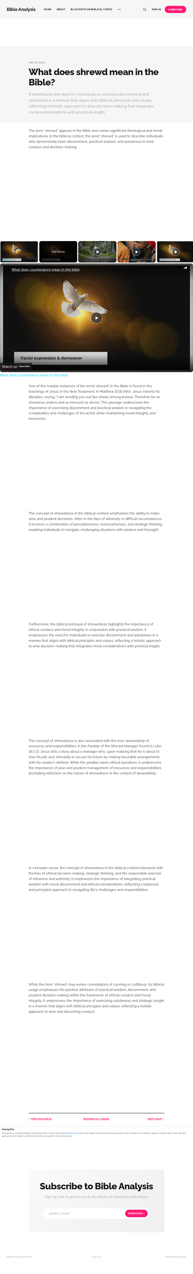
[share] (185, 267)
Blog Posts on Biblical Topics (91, 9)
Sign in (156, 9)
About (61, 9)
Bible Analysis (21, 9)
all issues (96, 1118)
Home (47, 9)
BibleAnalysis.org (68, 1133)
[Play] (2, 260)
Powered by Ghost (175, 1256)
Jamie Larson (95, 1213)
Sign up (96, 1256)
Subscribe (175, 9)
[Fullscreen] (36, 260)
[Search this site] (145, 9)
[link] (6, 269)
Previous (41, 1118)
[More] (119, 9)
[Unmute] (7, 260)
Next (155, 1118)
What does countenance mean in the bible (46, 269)
